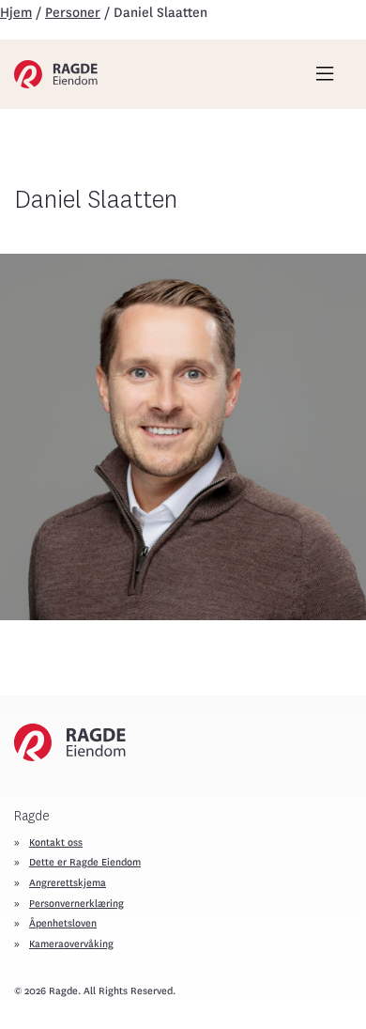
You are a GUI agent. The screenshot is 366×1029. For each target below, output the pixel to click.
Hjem (16, 12)
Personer (72, 12)
